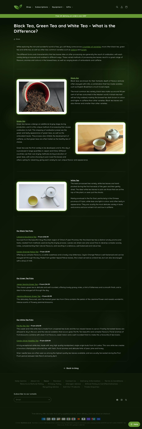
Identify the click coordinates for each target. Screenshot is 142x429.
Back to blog (72, 368)
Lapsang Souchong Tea (26, 237)
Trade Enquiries (91, 385)
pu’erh (83, 50)
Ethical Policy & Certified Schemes (101, 382)
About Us (35, 379)
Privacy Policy (54, 382)
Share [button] (18, 39)
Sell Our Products (71, 385)
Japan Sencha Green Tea (27, 284)
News (46, 379)
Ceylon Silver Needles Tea (27, 341)
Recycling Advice (51, 385)
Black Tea (75, 78)
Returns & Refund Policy (32, 382)
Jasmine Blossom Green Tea (29, 296)
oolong (74, 50)
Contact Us (70, 379)
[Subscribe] (49, 398)
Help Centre (21, 379)
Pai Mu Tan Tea (23, 326)
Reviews (57, 379)
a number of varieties (91, 47)
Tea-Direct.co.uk (26, 421)
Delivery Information (90, 379)
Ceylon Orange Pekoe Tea (27, 252)
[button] (29, 7)
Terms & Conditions (114, 379)
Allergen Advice (73, 382)
